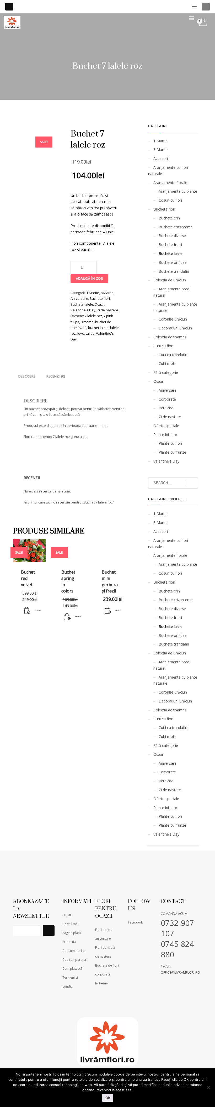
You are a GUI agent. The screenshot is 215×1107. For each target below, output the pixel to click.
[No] (208, 1087)
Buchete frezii (170, 244)
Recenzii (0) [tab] (55, 376)
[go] (191, 483)
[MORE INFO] (38, 610)
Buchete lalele (82, 304)
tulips (90, 333)
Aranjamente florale (170, 182)
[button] (27, 610)
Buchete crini (170, 218)
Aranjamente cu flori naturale (168, 170)
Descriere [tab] (26, 376)
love (80, 333)
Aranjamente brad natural (171, 292)
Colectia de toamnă (170, 336)
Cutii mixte (167, 363)
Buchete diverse (172, 235)
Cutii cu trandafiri (173, 354)
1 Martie (92, 292)
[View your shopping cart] (202, 22)
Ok (107, 1098)
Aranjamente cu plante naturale (175, 307)
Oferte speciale (166, 425)
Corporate (167, 399)
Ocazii (99, 304)
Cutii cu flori (163, 345)
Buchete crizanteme (176, 226)
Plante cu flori (170, 443)
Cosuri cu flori (170, 200)
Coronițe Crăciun (173, 319)
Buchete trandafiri (174, 271)
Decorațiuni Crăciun (175, 328)
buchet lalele (98, 327)
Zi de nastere (107, 310)
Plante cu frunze (172, 452)
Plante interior (165, 434)
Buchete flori (100, 298)
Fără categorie (165, 372)
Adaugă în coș (89, 279)
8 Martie (107, 292)
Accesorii (161, 158)
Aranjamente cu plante (178, 191)
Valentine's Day (83, 310)
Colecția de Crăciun (169, 279)
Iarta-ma (166, 407)
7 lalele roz (93, 315)
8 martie (87, 321)
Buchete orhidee (173, 262)
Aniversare (79, 298)
